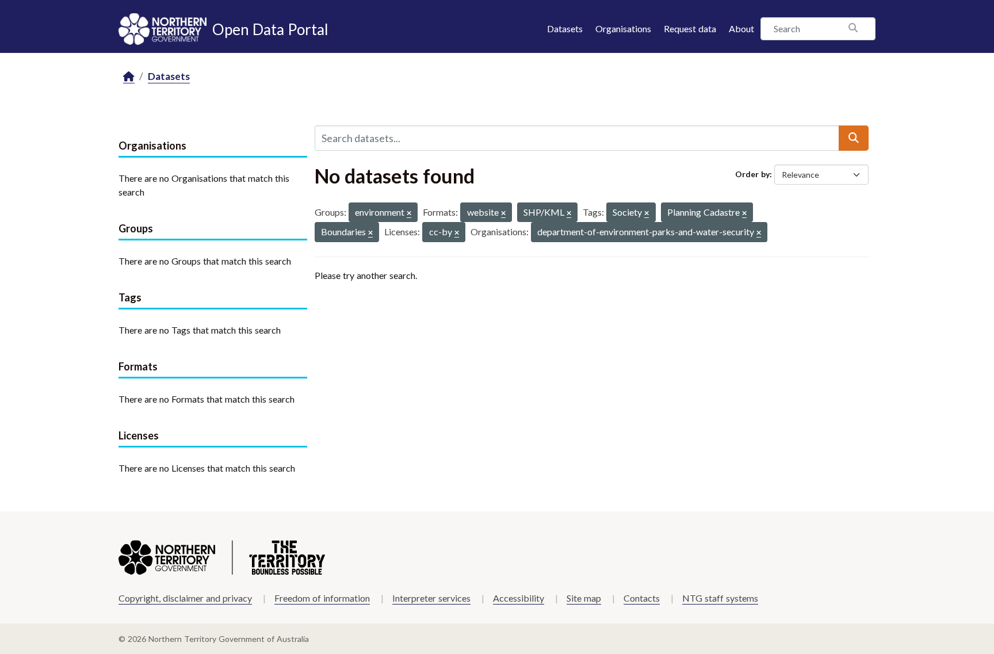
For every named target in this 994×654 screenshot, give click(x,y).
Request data (690, 28)
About (741, 28)
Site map (584, 597)
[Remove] (409, 213)
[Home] (129, 76)
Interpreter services (431, 597)
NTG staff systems (720, 597)
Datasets (565, 28)
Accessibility (518, 597)
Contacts (642, 597)
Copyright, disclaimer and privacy (185, 597)
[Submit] (854, 138)
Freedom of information (322, 597)
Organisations (623, 28)
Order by (752, 174)
